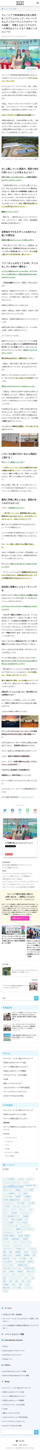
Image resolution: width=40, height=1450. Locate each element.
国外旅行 (20, 1271)
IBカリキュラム (7, 1190)
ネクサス (19, 1232)
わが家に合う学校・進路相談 (12, 1314)
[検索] (36, 998)
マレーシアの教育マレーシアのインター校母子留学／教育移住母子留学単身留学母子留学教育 (19, 1186)
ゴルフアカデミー (25, 1213)
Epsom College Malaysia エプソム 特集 (16, 1375)
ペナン (7, 1145)
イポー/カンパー (7, 1248)
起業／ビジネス (7, 1255)
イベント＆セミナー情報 (14, 1334)
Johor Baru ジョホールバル (12, 1355)
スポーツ (5, 1209)
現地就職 (26, 1255)
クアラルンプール (24, 865)
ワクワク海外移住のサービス (11, 1216)
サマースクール (7, 1229)
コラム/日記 (22, 1258)
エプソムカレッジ (8, 1232)
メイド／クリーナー (15, 1278)
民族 (4, 1281)
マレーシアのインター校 (10, 1226)
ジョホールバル (17, 1245)
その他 (5, 1079)
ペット (30, 1275)
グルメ (26, 1278)
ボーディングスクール (10, 887)
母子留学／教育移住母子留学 (11, 1200)
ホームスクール (25, 1226)
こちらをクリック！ (27, 797)
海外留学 (14, 1213)
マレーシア (6, 1242)
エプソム (28, 873)
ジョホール (8, 1141)
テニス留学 (31, 1203)
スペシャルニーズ (8, 1203)
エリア (15, 1242)
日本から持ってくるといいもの (12, 1268)
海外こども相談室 (17, 1219)
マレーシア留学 (8, 876)
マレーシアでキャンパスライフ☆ (15, 1091)
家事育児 (30, 1261)
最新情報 (14, 865)
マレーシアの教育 (8, 1222)
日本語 (26, 1252)
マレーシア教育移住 (22, 876)
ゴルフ (31, 1209)
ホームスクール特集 (11, 1152)
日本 (4, 1271)
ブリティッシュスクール (24, 884)
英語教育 (17, 1252)
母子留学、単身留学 (24, 1235)
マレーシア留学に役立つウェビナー (15, 1067)
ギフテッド (22, 1209)
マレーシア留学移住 (9, 1179)
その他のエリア (20, 1248)
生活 (29, 1281)
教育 (20, 1284)
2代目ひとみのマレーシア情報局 (14, 1071)
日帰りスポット (31, 1271)
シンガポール (32, 1248)
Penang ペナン (8, 1359)
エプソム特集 (6, 867)
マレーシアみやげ (8, 1265)
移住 (34, 1255)
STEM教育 (27, 1196)
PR (26, 1219)
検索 (36, 1432)
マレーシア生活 (8, 884)
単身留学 (32, 887)
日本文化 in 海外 (29, 1268)
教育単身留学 (15, 1239)
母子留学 (24, 887)
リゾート (5, 1275)
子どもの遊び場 (20, 1261)
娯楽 (16, 1281)
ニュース (21, 1275)
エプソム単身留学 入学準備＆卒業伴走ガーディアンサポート (20, 1327)
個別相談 (25, 1216)
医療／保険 (6, 1288)
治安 (22, 1281)
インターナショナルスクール (12, 873)
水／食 (27, 1284)
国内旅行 (11, 1271)
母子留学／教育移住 (9, 1235)
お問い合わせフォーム (20, 918)
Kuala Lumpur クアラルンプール (13, 1350)
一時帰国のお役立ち (22, 1265)
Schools (15, 867)
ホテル (14, 1275)
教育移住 (18, 1190)
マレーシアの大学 (22, 1222)
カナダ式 (20, 1179)
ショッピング (28, 1288)
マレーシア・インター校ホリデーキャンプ (18, 1058)
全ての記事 (5, 865)
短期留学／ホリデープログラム (24, 1229)
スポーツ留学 (16, 879)
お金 (33, 1278)
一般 (30, 1258)
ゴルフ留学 (6, 1206)
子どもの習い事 (7, 1261)
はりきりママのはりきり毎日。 (14, 1096)
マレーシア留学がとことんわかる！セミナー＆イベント (19, 1128)
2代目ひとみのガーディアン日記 (14, 1062)
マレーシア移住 (7, 1196)
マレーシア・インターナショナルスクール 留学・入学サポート (20, 1320)
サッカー (5, 1213)
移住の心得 (6, 1258)
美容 (4, 1278)
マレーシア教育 (22, 1193)
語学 (4, 1252)
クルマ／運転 (17, 1288)
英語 (10, 1252)
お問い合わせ (23, 1445)
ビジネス (33, 1252)
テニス (14, 1209)
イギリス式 (26, 1200)
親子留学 (6, 879)
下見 (14, 1258)
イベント (5, 1219)
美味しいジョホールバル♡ (12, 1083)
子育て (14, 1284)
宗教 (10, 1281)
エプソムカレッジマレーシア (12, 881)
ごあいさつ (30, 1179)
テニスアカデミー (31, 881)
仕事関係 (18, 1255)
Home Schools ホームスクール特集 (14, 1371)
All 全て (5, 1346)
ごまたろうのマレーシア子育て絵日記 (16, 1087)
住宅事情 (5, 1284)
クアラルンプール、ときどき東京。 (15, 1075)
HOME (21, 1441)
